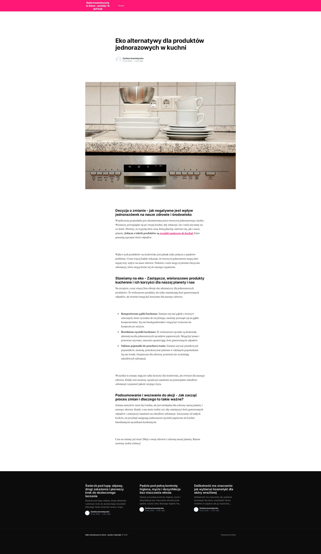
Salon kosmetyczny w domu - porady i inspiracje (98, 5)
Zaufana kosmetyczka (133, 58)
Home (121, 5)
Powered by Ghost (228, 535)
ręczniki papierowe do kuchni (176, 233)
